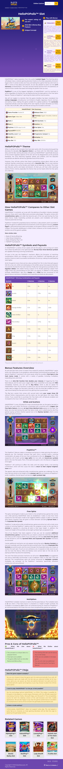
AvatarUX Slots (13, 7)
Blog (49, 761)
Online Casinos (38, 3)
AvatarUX (7, 7)
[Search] (56, 3)
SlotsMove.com (21, 765)
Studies (55, 761)
